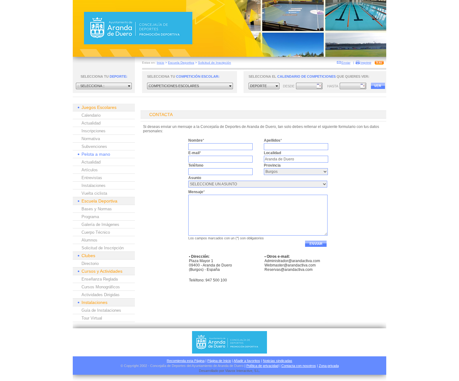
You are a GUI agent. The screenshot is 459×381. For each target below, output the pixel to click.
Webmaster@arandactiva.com (290, 265)
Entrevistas (91, 177)
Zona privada (329, 366)
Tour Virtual (91, 318)
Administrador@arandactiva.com (292, 261)
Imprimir (365, 62)
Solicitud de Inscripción (214, 62)
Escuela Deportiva (181, 62)
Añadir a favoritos (247, 361)
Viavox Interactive (238, 371)
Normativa (90, 138)
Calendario (91, 115)
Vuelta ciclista (94, 193)
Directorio (90, 263)
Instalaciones (93, 185)
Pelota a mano (95, 154)
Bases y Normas (96, 209)
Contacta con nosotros (298, 366)
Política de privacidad (262, 366)
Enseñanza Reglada (99, 279)
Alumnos (89, 240)
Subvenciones (94, 146)
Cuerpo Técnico (95, 232)
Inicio (160, 62)
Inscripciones (93, 131)
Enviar (345, 62)
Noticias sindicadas (277, 361)
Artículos (89, 170)
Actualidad (91, 123)
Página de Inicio (219, 361)
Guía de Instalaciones (101, 310)
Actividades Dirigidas (100, 294)
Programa (90, 216)
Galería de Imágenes (100, 224)
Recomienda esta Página (186, 361)
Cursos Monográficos (100, 287)
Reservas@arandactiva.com (288, 269)
